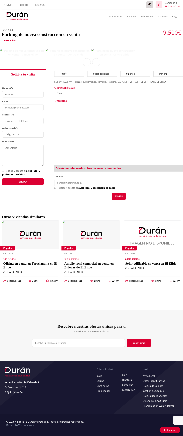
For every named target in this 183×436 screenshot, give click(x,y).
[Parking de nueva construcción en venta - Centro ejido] (23, 53)
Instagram (40, 4)
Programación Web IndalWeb (159, 405)
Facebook (23, 4)
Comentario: (8, 141)
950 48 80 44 (172, 6)
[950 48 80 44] (159, 4)
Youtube (8, 4)
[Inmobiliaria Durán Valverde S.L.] (17, 16)
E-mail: (5, 101)
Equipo (100, 380)
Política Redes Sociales (155, 395)
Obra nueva (103, 385)
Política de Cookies (153, 385)
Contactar (163, 16)
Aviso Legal (149, 375)
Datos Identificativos (154, 380)
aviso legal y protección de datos (96, 187)
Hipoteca (127, 379)
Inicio (99, 375)
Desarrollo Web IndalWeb (20, 425)
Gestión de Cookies (153, 390)
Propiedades (103, 390)
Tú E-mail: (59, 176)
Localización (128, 389)
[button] (87, 62)
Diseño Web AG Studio (155, 400)
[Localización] (149, 4)
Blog (174, 16)
